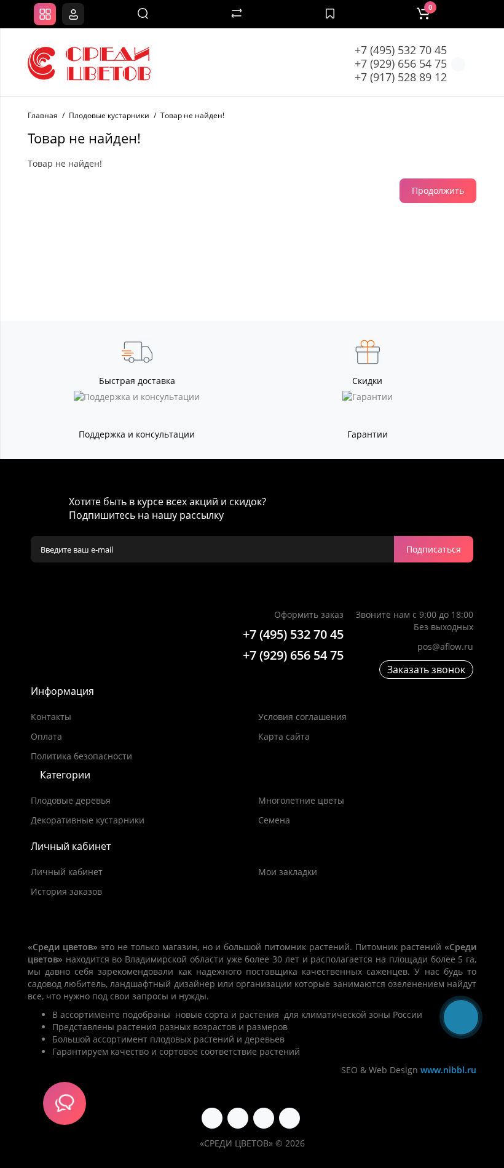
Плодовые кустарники (109, 115)
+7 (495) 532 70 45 (401, 49)
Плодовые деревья (71, 800)
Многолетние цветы (301, 800)
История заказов (66, 891)
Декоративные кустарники (87, 820)
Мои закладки (287, 872)
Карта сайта (284, 736)
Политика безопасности (81, 756)
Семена (274, 820)
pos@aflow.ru (445, 646)
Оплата (46, 736)
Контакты (51, 716)
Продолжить (438, 190)
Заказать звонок (426, 669)
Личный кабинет (67, 872)
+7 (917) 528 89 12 (401, 77)
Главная (43, 115)
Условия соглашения (302, 716)
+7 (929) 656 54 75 (401, 63)
